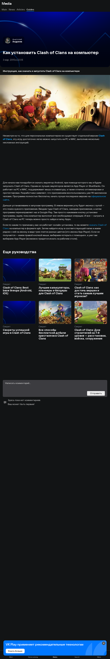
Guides (30, 9)
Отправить (96, 393)
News (12, 9)
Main (4, 9)
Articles (21, 9)
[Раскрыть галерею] (55, 102)
